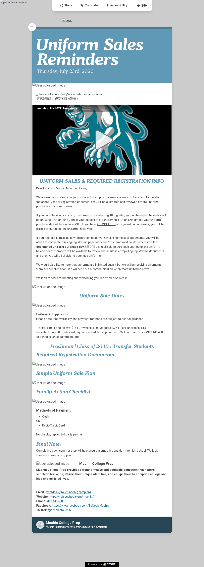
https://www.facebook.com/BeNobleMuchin (80, 505)
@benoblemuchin (59, 510)
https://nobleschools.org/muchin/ (72, 496)
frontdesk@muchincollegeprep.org (68, 492)
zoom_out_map (168, 86)
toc (32, 27)
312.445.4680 (55, 501)
